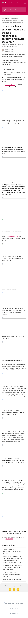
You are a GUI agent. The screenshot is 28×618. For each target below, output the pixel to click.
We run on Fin (15, 613)
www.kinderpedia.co (12, 237)
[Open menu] (25, 3)
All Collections (5, 18)
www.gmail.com (10, 85)
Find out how (14, 18)
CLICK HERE (9, 539)
